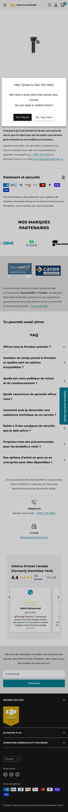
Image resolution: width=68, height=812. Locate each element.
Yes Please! (22, 117)
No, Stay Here (44, 117)
